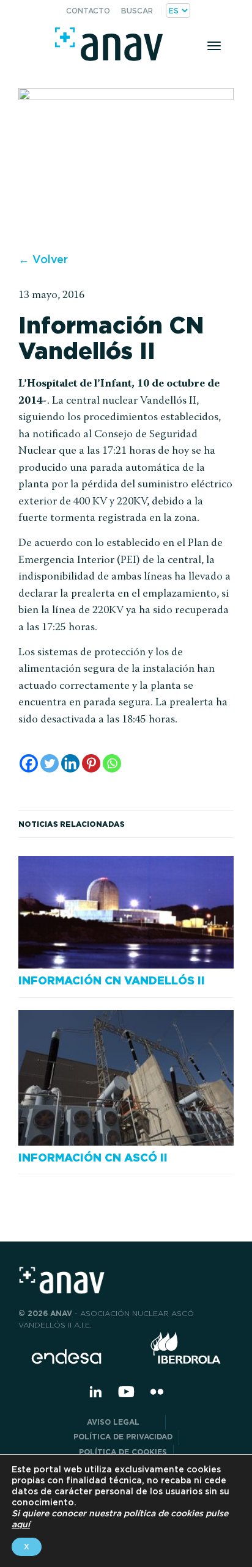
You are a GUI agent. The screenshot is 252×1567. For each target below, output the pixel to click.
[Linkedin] (70, 763)
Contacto (88, 11)
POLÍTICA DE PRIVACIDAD (122, 1437)
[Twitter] (49, 763)
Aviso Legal (123, 1422)
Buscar (137, 11)
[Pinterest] (91, 763)
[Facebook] (29, 763)
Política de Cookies (123, 1452)
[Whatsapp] (112, 763)
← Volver (43, 259)
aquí (21, 1524)
